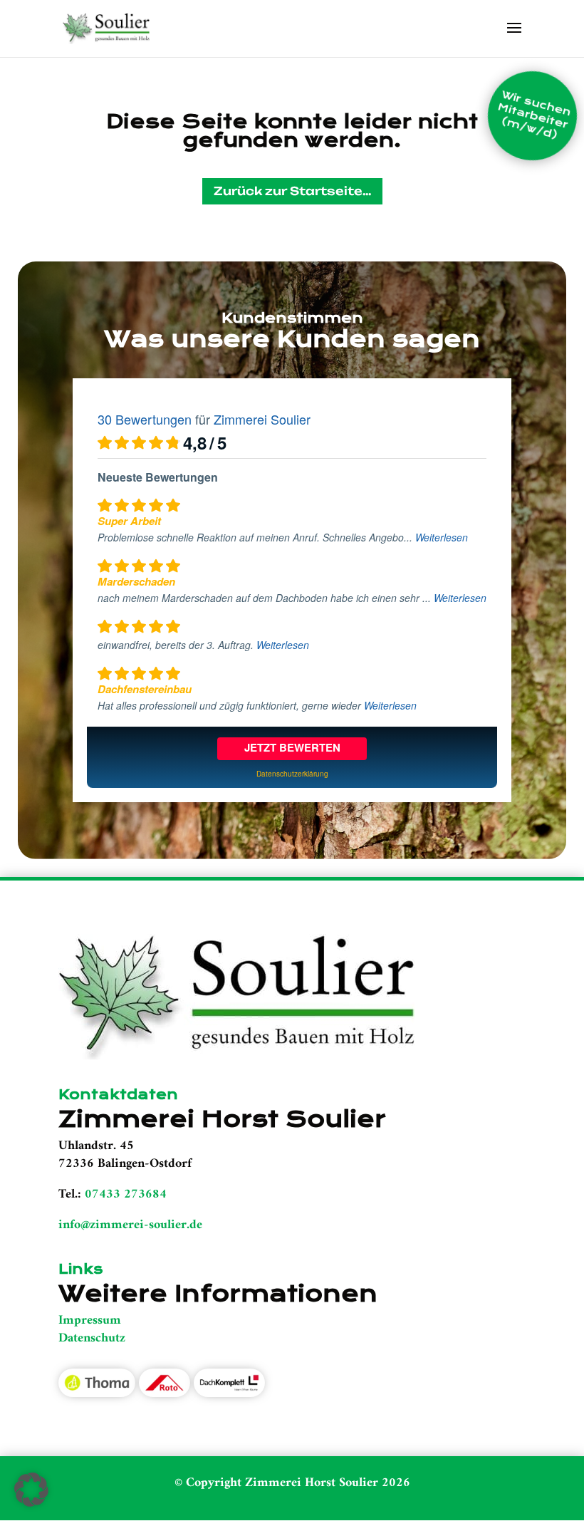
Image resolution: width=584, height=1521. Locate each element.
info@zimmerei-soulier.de (130, 1225)
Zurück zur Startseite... (292, 191)
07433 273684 (126, 1194)
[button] (31, 1489)
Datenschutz (91, 1338)
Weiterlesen (441, 537)
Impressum (89, 1320)
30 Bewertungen (145, 419)
